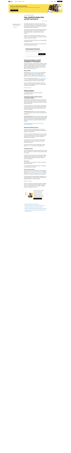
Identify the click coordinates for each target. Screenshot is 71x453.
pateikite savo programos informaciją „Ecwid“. (34, 171)
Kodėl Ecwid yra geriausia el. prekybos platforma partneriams (35, 205)
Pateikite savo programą (28, 181)
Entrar (55, 1)
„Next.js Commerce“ (29, 145)
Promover (19, 1)
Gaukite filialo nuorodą (27, 87)
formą (45, 176)
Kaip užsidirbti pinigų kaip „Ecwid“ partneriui (32, 204)
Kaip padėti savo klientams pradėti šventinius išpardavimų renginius (36, 208)
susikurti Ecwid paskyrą (40, 172)
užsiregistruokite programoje (35, 72)
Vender (16, 1)
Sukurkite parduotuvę (14, 10)
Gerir (23, 1)
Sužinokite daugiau (37, 198)
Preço (52, 1)
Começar (60, 1)
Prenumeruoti (42, 54)
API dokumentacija (32, 172)
